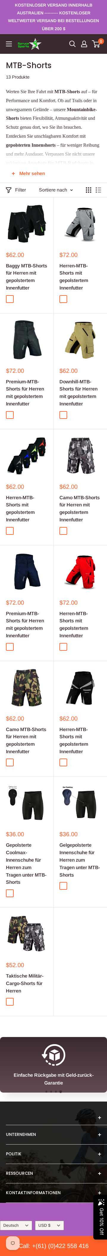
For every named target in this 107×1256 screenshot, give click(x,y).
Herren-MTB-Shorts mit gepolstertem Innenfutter (73, 276)
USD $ (44, 1225)
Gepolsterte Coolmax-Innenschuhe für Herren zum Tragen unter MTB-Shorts (26, 864)
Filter (20, 189)
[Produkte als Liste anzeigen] (98, 190)
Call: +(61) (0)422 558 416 (54, 1246)
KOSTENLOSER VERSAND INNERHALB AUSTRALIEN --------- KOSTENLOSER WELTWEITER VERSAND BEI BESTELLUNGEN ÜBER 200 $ (53, 17)
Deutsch (11, 1225)
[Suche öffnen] (72, 44)
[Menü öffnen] (9, 44)
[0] (96, 44)
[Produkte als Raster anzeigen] (88, 190)
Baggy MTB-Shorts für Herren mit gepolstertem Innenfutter (26, 276)
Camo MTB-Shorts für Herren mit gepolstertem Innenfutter (79, 508)
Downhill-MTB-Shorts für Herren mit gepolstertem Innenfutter (78, 392)
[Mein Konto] (84, 44)
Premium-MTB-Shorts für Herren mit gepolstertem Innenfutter (25, 392)
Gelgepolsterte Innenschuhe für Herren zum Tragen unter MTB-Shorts (79, 860)
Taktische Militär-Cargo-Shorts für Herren (24, 983)
